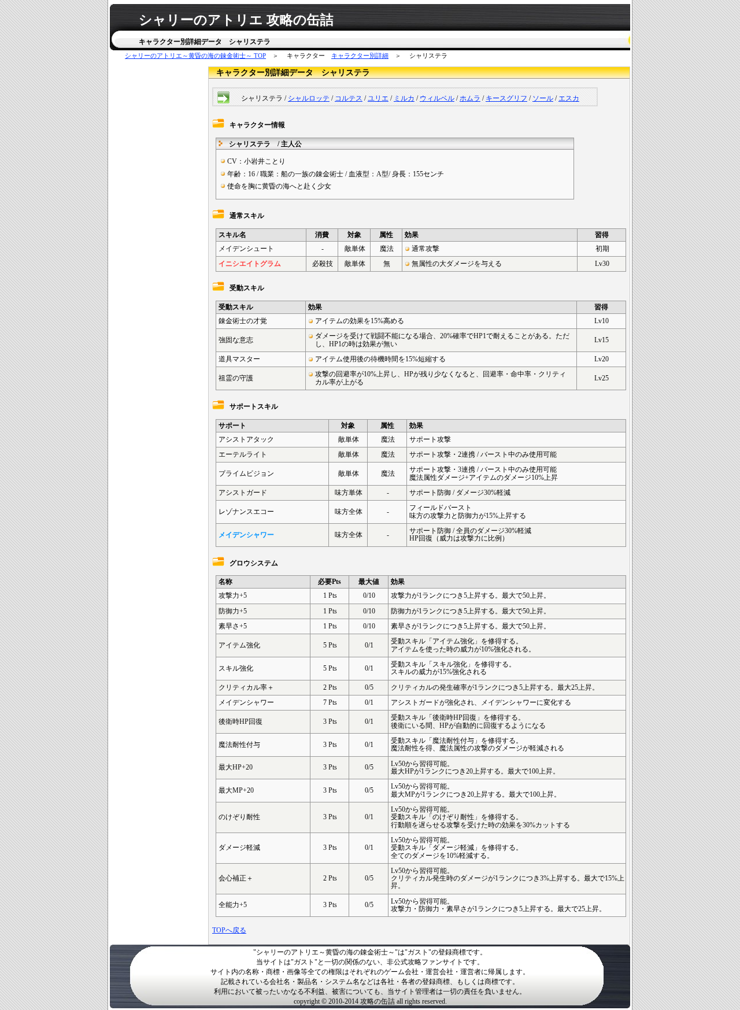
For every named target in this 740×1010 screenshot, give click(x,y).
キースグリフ (506, 98)
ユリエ (378, 98)
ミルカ (404, 98)
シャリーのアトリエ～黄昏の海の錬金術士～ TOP (195, 55)
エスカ (568, 98)
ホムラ (470, 98)
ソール (542, 98)
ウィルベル (437, 98)
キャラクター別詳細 (359, 55)
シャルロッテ (309, 98)
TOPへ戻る (229, 930)
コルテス (348, 98)
